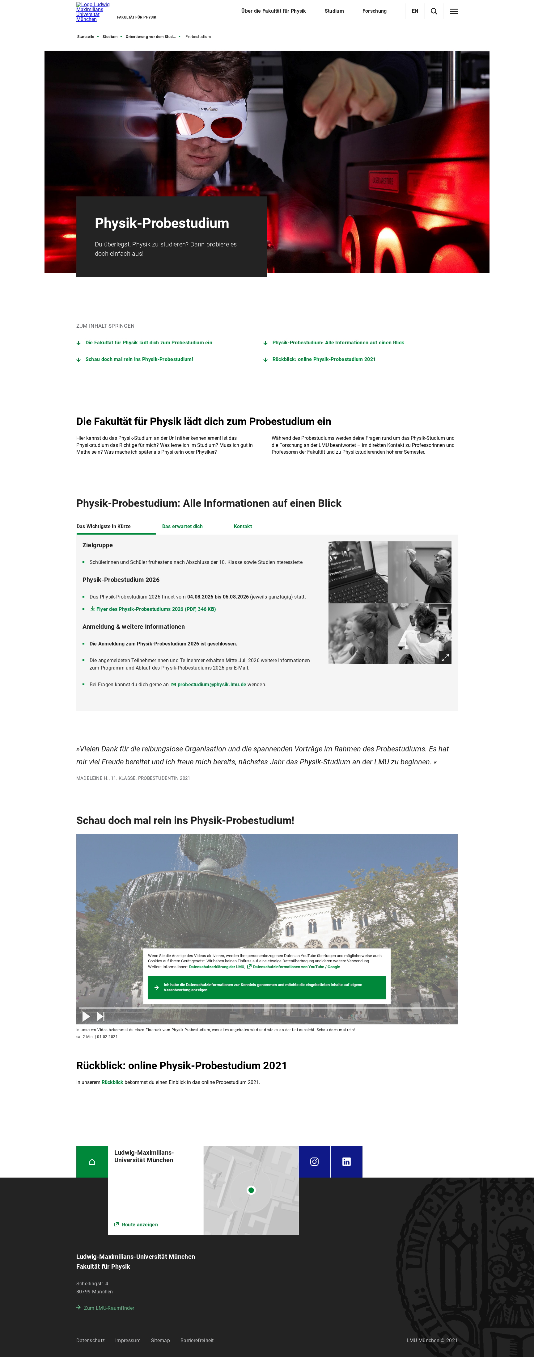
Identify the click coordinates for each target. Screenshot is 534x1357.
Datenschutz (90, 1340)
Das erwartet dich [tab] (182, 526)
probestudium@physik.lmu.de (212, 684)
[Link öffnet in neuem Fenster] (203, 1190)
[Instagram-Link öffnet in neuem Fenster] (314, 1162)
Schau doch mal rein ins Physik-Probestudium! (139, 359)
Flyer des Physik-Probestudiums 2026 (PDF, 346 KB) (156, 609)
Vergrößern (445, 657)
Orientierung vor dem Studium (153, 37)
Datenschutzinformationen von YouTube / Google (296, 966)
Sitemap (160, 1340)
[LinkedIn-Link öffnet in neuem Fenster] (346, 1162)
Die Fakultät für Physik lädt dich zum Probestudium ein (149, 343)
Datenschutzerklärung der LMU (216, 966)
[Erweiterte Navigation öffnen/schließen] (454, 11)
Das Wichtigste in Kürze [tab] (104, 526)
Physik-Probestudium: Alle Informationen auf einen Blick (339, 343)
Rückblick (112, 1082)
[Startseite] (92, 1162)
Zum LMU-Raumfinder (109, 1308)
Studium (110, 37)
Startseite (85, 37)
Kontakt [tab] (243, 526)
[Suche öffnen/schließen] (434, 11)
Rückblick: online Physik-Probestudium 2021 (324, 359)
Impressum (128, 1340)
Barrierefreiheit (197, 1340)
